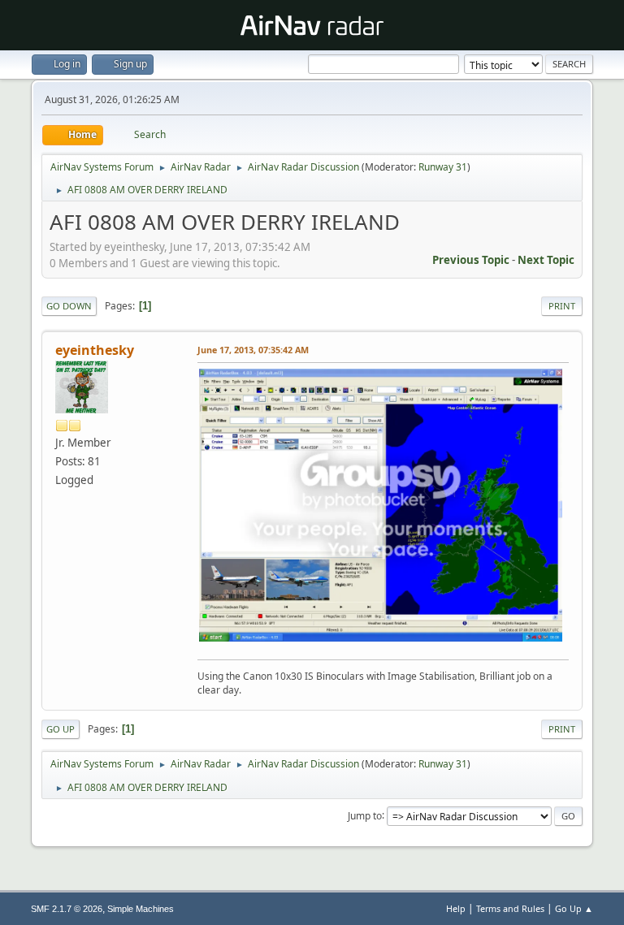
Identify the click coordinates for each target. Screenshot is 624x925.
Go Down (69, 306)
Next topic (546, 260)
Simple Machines (140, 909)
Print (561, 306)
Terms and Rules (510, 908)
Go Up (60, 729)
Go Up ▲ (574, 908)
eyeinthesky (94, 350)
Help (456, 908)
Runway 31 (442, 167)
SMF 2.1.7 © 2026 (66, 909)
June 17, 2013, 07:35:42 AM (253, 350)
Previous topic (470, 260)
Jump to (365, 815)
